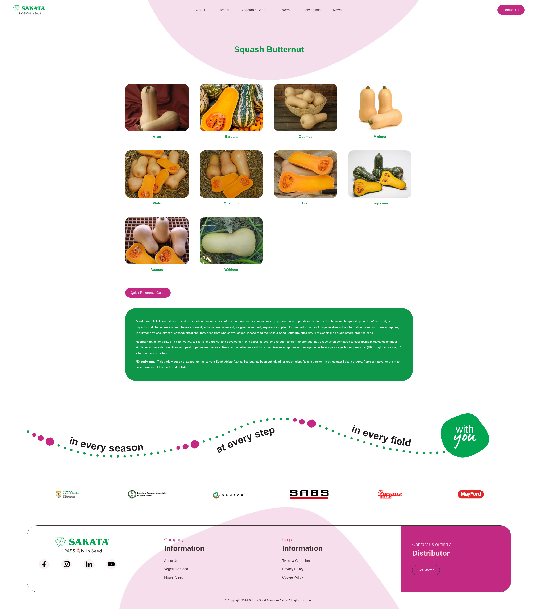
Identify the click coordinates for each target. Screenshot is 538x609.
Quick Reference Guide (148, 293)
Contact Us (511, 10)
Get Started (426, 570)
